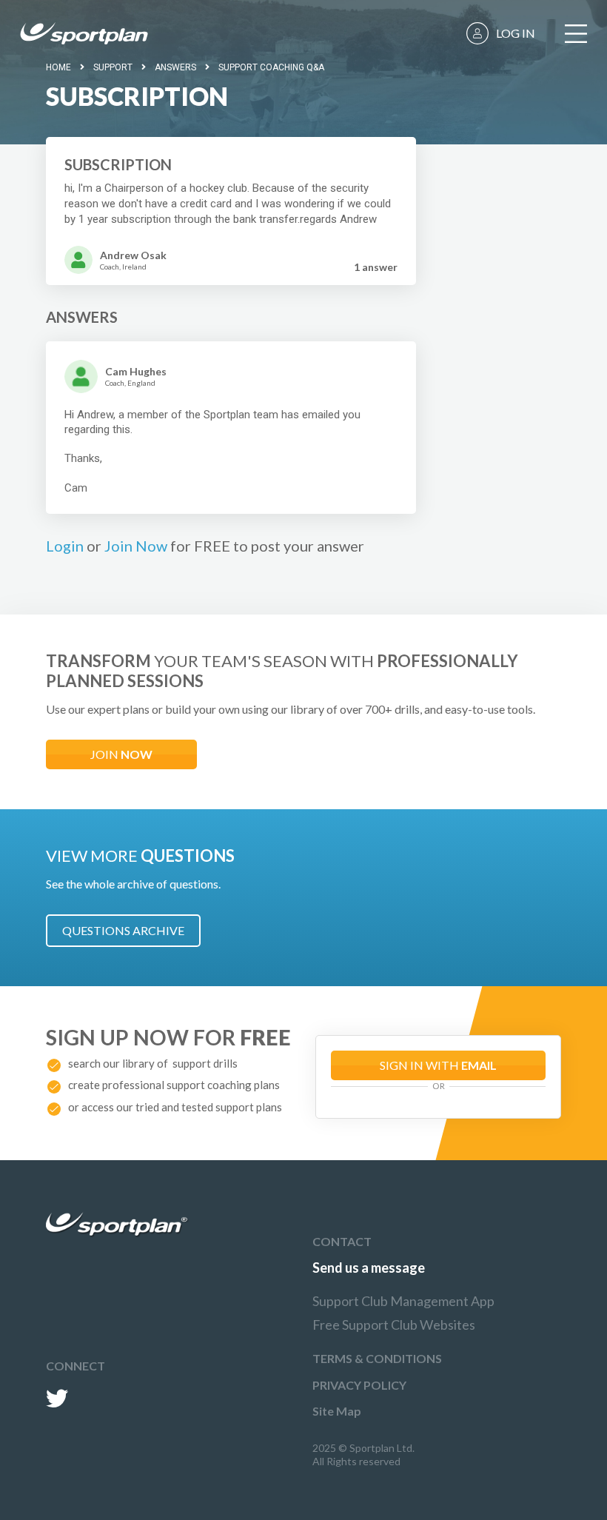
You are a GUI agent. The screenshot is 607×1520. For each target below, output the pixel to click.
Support (113, 67)
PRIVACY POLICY (359, 1385)
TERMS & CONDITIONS (377, 1358)
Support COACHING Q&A (271, 67)
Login (65, 546)
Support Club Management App (403, 1301)
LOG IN (515, 33)
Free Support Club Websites (393, 1324)
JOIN (121, 754)
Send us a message (368, 1267)
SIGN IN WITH (438, 1065)
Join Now (135, 546)
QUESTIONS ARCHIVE (123, 930)
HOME (58, 67)
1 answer (376, 267)
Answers (175, 67)
